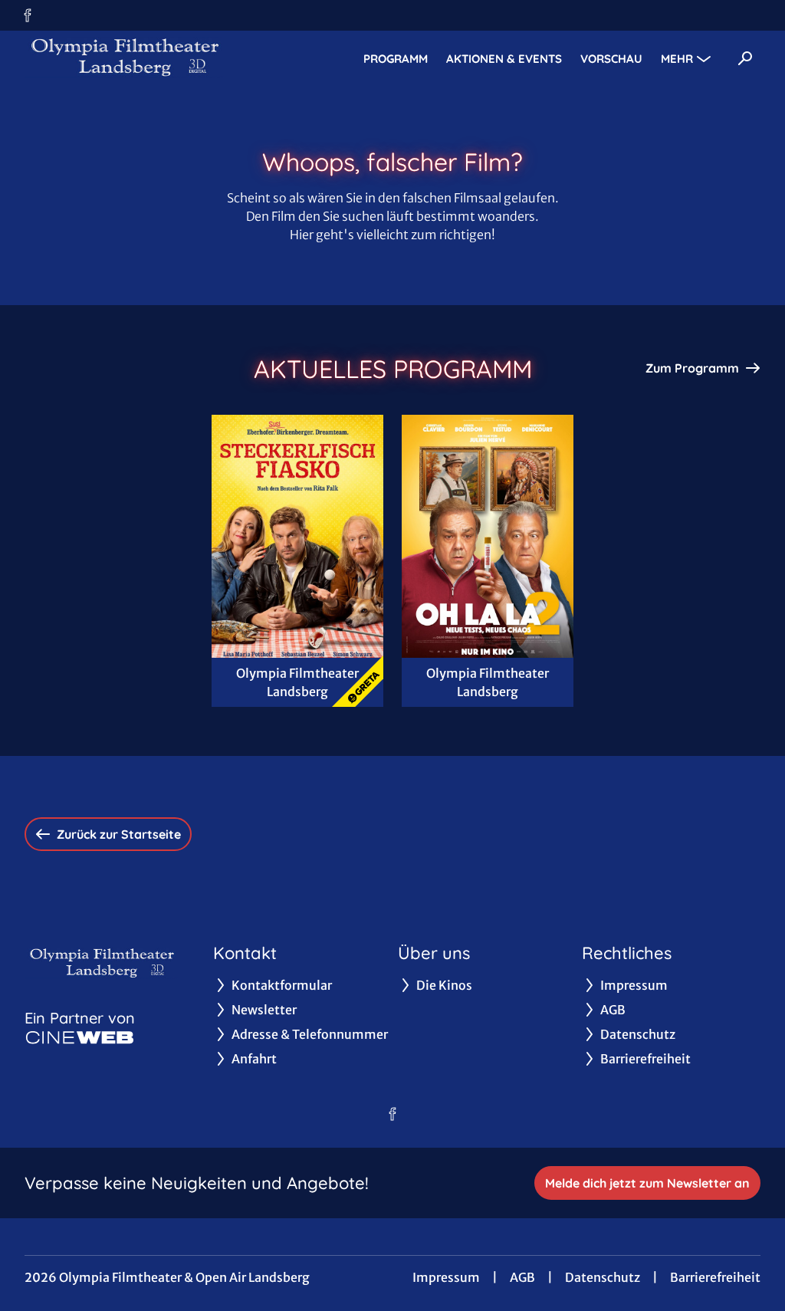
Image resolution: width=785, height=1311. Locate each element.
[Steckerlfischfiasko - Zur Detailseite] (297, 536)
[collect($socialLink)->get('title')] (27, 15)
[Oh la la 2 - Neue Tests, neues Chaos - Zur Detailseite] (487, 536)
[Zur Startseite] (132, 58)
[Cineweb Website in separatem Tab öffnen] (80, 1037)
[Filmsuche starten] (745, 58)
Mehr (677, 58)
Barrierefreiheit (715, 1277)
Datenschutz (602, 1277)
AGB (522, 1277)
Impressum (446, 1277)
